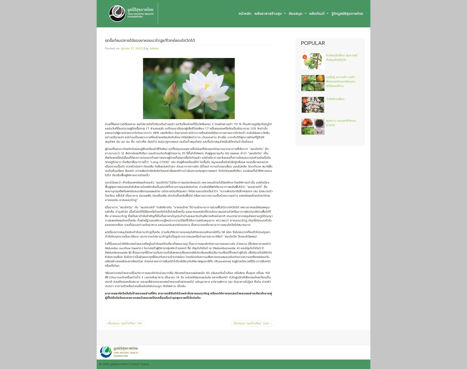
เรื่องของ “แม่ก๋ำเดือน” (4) (125, 323)
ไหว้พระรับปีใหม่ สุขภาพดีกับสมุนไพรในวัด (341, 57)
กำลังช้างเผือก (335, 99)
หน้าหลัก (245, 13)
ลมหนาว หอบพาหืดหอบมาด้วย (341, 123)
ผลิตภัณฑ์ (317, 13)
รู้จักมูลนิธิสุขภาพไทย (347, 13)
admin (154, 48)
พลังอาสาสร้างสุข (268, 13)
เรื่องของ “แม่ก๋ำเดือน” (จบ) (251, 323)
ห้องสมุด (296, 13)
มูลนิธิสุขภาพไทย (119, 364)
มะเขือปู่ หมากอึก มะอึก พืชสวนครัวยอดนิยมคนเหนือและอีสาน (340, 81)
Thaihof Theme (139, 364)
